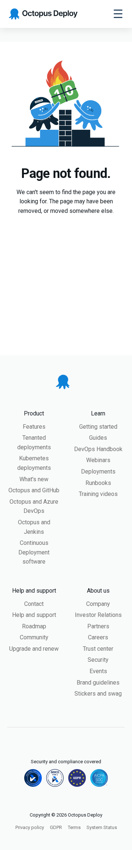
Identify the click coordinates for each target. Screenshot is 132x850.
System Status (102, 827)
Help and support (34, 614)
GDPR (56, 827)
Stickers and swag (98, 693)
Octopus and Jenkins (34, 527)
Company (98, 603)
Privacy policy (29, 827)
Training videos (98, 493)
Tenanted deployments (34, 442)
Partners (98, 626)
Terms (74, 827)
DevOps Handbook (98, 449)
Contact (34, 603)
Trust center (98, 648)
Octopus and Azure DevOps (34, 506)
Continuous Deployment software (34, 552)
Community (34, 637)
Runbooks (98, 482)
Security (98, 659)
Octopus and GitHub (33, 490)
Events (98, 671)
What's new (33, 479)
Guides (98, 437)
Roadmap (34, 626)
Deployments (98, 471)
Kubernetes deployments (34, 463)
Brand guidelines (98, 682)
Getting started (98, 426)
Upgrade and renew (34, 648)
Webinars (98, 460)
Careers (98, 637)
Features (34, 426)
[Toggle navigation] (118, 14)
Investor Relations (98, 614)
